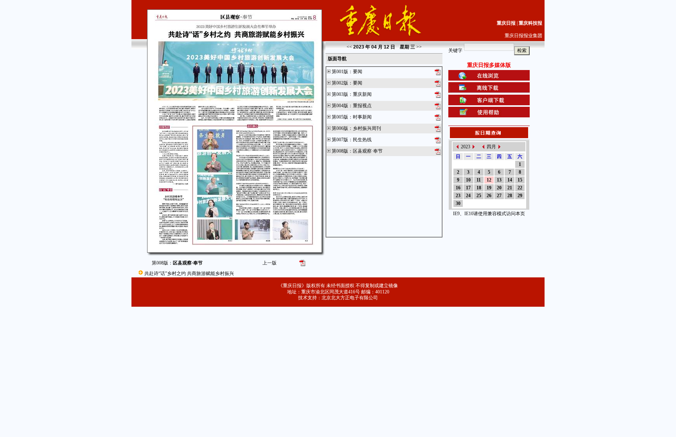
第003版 (340, 94)
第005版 (340, 117)
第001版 (340, 71)
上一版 (269, 263)
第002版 (340, 83)
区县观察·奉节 (368, 151)
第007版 (340, 139)
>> (419, 47)
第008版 (340, 151)
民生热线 (362, 139)
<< (349, 47)
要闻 (357, 71)
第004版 (340, 105)
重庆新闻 (362, 94)
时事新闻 (362, 117)
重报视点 (362, 105)
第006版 (340, 128)
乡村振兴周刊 (367, 128)
